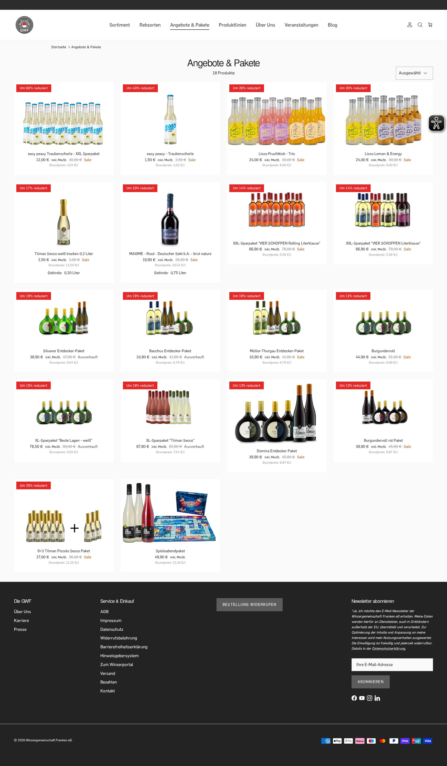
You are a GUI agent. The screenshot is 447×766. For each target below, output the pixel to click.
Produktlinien (232, 25)
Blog (332, 25)
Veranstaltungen (301, 25)
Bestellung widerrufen (250, 604)
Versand (107, 673)
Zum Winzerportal (116, 664)
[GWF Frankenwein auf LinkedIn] (377, 698)
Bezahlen (108, 682)
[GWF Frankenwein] (24, 24)
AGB (104, 611)
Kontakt (107, 691)
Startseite (58, 47)
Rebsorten (150, 25)
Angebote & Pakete (189, 25)
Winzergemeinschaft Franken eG (49, 740)
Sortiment (119, 25)
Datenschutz (111, 629)
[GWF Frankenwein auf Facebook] (354, 698)
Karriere (21, 620)
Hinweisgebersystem (119, 655)
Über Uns (265, 25)
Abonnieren (371, 682)
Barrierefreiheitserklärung (124, 646)
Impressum (111, 620)
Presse (20, 629)
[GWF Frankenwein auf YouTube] (362, 698)
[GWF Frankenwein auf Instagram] (369, 698)
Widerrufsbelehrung (118, 638)
